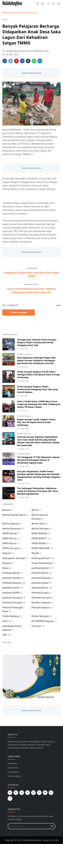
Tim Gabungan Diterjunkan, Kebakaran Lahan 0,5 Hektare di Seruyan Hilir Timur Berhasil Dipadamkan (37, 491)
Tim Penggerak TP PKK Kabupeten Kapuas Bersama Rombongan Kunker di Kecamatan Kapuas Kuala (38, 460)
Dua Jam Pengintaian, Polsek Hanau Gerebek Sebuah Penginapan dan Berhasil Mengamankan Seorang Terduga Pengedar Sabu (38, 475)
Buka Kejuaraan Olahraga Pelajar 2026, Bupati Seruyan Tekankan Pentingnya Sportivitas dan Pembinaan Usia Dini (36, 360)
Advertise (12, 763)
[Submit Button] (52, 826)
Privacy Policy (14, 776)
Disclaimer (13, 767)
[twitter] (45, 792)
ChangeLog (13, 771)
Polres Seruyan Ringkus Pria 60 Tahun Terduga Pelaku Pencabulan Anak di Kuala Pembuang (38, 374)
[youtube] (33, 792)
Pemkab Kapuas (23, 454)
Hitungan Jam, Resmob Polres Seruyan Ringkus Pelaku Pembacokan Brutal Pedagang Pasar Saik (36, 342)
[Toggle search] (53, 3)
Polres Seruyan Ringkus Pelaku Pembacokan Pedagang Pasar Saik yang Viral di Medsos (37, 389)
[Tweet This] (10, 61)
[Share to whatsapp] (34, 61)
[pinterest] (27, 792)
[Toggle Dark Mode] (48, 3)
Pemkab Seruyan (24, 354)
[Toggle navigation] (58, 3)
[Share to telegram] (40, 61)
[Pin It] (16, 61)
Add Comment (20, 312)
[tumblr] (15, 792)
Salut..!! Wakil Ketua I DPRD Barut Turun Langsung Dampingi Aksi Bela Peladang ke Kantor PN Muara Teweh (38, 404)
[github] (10, 798)
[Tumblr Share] (28, 61)
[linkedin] (21, 792)
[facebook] (37, 3)
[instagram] (42, 3)
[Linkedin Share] (22, 61)
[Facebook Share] (4, 61)
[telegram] (10, 792)
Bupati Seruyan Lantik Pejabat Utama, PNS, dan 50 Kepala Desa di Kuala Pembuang (36, 422)
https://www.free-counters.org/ (19, 12)
